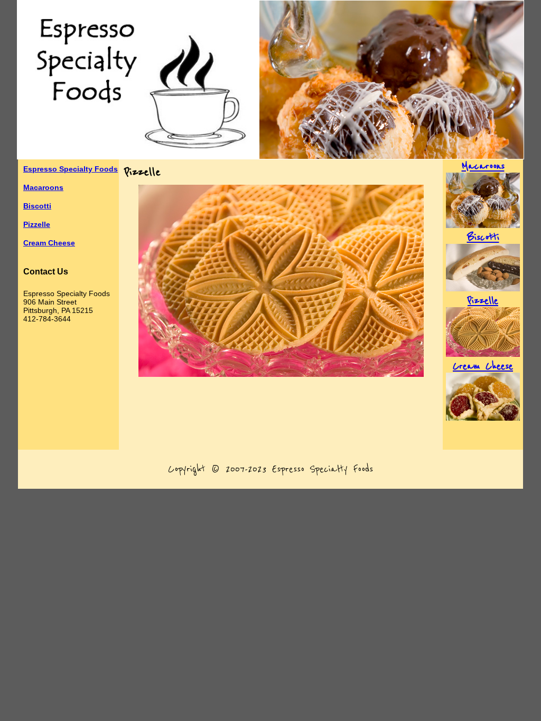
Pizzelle (36, 224)
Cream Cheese (49, 243)
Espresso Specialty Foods (70, 169)
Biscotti (37, 206)
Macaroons (43, 187)
